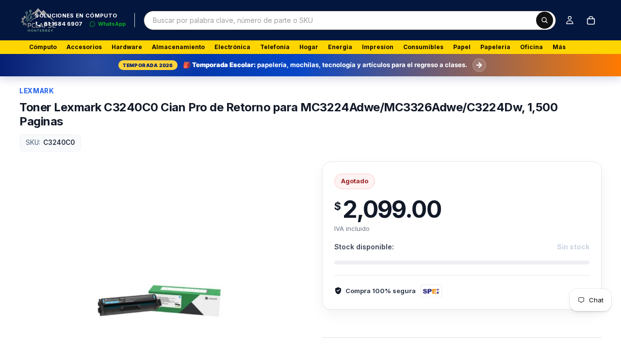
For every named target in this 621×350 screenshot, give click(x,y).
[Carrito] (591, 20)
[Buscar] (544, 20)
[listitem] (559, 47)
